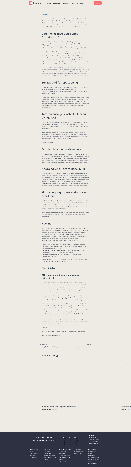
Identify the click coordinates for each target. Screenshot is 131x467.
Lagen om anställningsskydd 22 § (51, 335)
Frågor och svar (33, 453)
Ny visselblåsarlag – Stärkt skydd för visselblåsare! (59, 406)
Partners (90, 453)
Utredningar (47, 453)
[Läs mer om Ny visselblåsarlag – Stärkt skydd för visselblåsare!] (80, 382)
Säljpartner (91, 455)
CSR (89, 461)
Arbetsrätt (44, 409)
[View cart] (90, 3)
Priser (73, 3)
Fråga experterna (78, 451)
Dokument (66, 3)
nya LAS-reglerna (67, 204)
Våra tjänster (57, 3)
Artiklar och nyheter (49, 455)
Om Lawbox (80, 3)
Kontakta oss (92, 451)
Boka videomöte (78, 453)
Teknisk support (33, 457)
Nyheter (48, 3)
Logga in (97, 3)
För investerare (92, 463)
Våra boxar (32, 455)
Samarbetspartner (93, 459)
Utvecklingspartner (93, 457)
